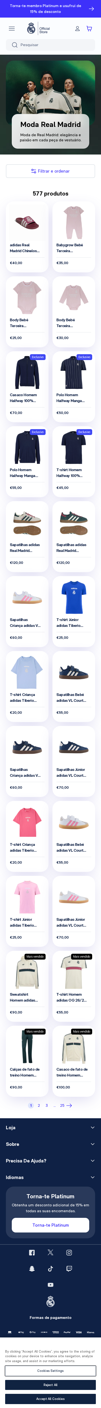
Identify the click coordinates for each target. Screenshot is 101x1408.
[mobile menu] (12, 28)
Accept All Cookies (50, 1399)
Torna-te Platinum (50, 1225)
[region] (50, 1372)
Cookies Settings (50, 1371)
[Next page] (70, 1105)
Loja (10, 1127)
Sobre (12, 1144)
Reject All (50, 1385)
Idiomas (15, 1177)
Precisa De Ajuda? (26, 1161)
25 (62, 1105)
